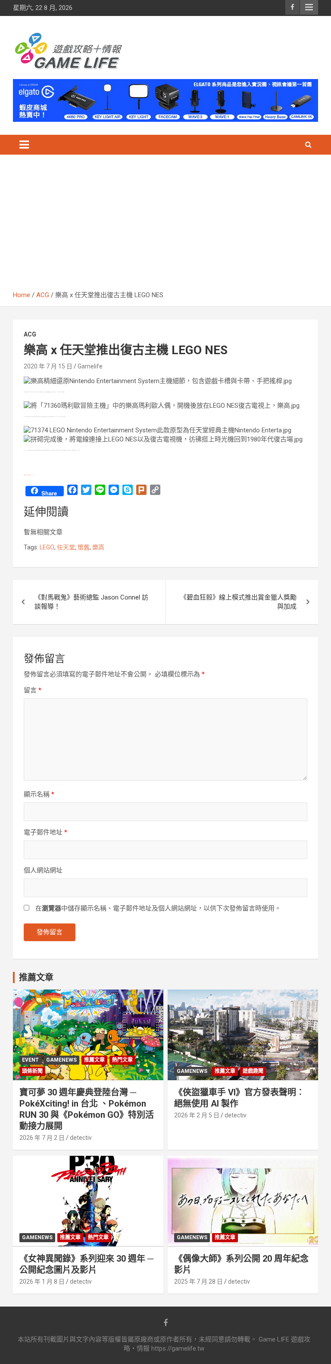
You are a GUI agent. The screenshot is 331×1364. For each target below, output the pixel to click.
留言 (32, 690)
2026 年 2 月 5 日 (196, 1115)
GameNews (61, 1060)
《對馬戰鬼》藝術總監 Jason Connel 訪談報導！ (91, 601)
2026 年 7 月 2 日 (42, 1137)
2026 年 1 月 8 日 (42, 1281)
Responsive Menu (309, 7)
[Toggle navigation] (24, 145)
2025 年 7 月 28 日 (198, 1281)
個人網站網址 (43, 870)
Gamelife (90, 366)
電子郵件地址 (45, 832)
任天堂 (66, 547)
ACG (30, 334)
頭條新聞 (32, 1071)
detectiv (81, 1137)
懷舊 (84, 547)
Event (30, 1060)
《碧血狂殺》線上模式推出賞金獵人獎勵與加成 (238, 601)
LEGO (47, 547)
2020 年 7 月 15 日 (48, 366)
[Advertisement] (165, 225)
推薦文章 (94, 1060)
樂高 (98, 547)
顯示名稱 (39, 794)
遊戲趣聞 (253, 1071)
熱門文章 (122, 1060)
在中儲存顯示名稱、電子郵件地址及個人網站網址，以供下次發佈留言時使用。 (158, 908)
